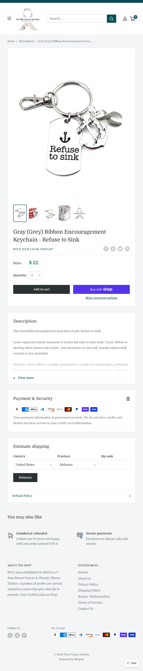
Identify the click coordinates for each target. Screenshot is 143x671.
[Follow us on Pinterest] (24, 635)
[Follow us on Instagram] (17, 635)
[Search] (111, 19)
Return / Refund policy (94, 596)
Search (83, 572)
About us (84, 578)
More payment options (101, 298)
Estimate (25, 477)
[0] (132, 18)
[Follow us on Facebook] (10, 635)
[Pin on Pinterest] (113, 249)
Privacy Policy (88, 584)
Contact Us (85, 608)
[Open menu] (9, 18)
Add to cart (42, 289)
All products (26, 41)
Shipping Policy (89, 590)
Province (63, 456)
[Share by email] (127, 249)
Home (11, 41)
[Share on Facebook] (106, 249)
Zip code (107, 456)
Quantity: (20, 275)
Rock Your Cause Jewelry (33, 249)
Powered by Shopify (71, 659)
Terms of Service (90, 602)
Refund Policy (22, 496)
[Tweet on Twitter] (120, 249)
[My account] (125, 19)
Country (19, 456)
